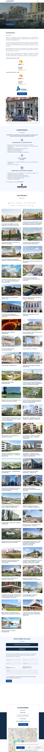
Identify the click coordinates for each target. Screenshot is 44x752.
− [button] (9, 731)
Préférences (38, 747)
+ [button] (9, 729)
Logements (12, 205)
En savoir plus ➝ (10, 24)
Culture (13, 202)
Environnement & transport (30, 202)
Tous (9, 202)
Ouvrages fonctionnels (21, 205)
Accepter (20, 747)
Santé (29, 205)
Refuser (29, 747)
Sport (32, 205)
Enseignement (19, 202)
